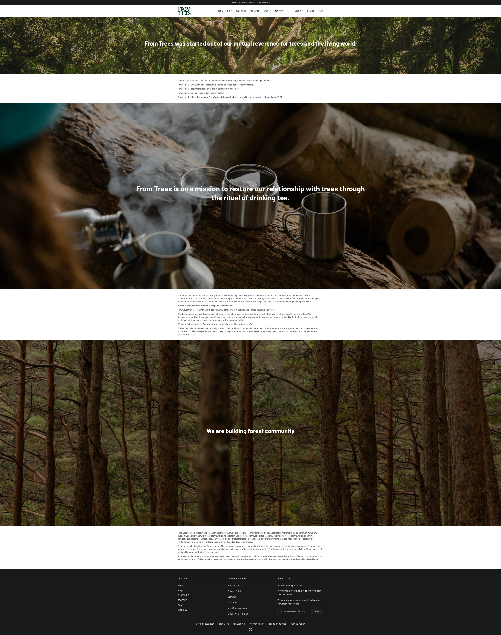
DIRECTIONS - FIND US (238, 613)
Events (181, 605)
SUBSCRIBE (183, 595)
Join (317, 611)
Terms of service (277, 624)
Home (180, 585)
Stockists (224, 624)
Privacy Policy (257, 624)
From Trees (203, 624)
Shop (180, 590)
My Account (239, 624)
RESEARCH (183, 600)
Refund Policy (298, 624)
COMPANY (182, 610)
